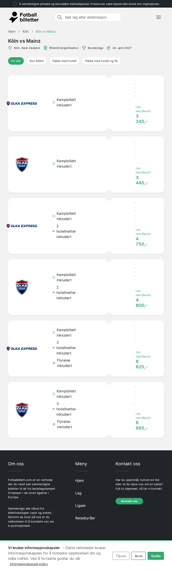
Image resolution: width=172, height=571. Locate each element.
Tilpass (121, 556)
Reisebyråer (85, 518)
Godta (156, 556)
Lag (78, 493)
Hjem (79, 480)
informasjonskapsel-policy (29, 564)
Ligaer (80, 505)
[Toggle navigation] (158, 17)
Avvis (138, 556)
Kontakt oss (129, 501)
